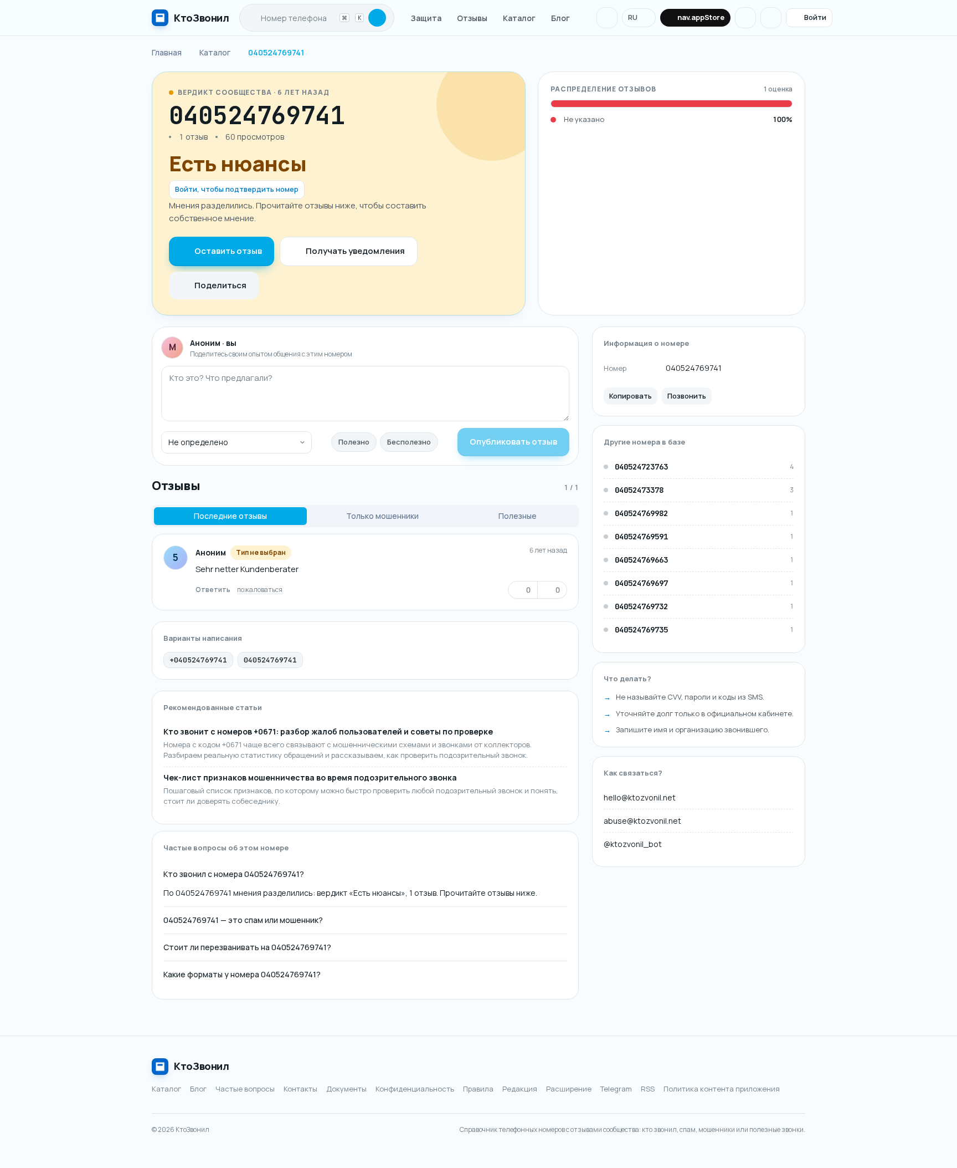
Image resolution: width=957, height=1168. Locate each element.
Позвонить (686, 396)
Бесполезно (409, 442)
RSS (648, 1089)
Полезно (353, 442)
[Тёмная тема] (745, 17)
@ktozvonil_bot (633, 844)
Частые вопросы (245, 1089)
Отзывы (472, 18)
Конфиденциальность (414, 1089)
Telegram (616, 1089)
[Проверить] (377, 18)
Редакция (519, 1089)
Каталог (519, 18)
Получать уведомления (355, 251)
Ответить (212, 589)
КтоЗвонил (201, 1066)
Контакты (300, 1089)
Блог (560, 18)
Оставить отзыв (228, 251)
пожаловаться (259, 589)
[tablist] (365, 516)
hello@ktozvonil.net (640, 798)
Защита (426, 18)
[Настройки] (770, 17)
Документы (346, 1089)
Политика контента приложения (721, 1089)
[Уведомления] (607, 17)
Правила (478, 1089)
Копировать (630, 396)
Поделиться (220, 285)
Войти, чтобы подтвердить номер (237, 189)
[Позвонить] (378, 115)
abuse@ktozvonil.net (642, 821)
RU (632, 17)
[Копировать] (357, 115)
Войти (815, 17)
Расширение (568, 1089)
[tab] (230, 516)
